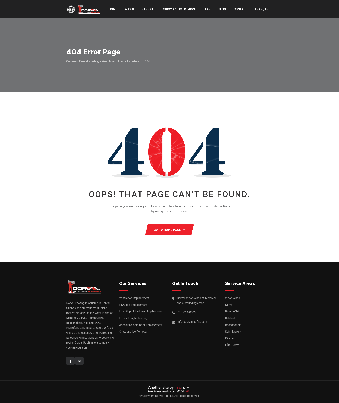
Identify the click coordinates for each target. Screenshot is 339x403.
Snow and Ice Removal (180, 9)
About (130, 9)
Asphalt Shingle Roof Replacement (140, 325)
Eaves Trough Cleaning (133, 318)
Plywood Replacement (133, 304)
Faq (208, 9)
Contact (240, 9)
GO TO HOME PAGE (167, 229)
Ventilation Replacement (134, 298)
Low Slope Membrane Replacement (141, 311)
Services (149, 9)
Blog (222, 9)
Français (262, 9)
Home (113, 9)
